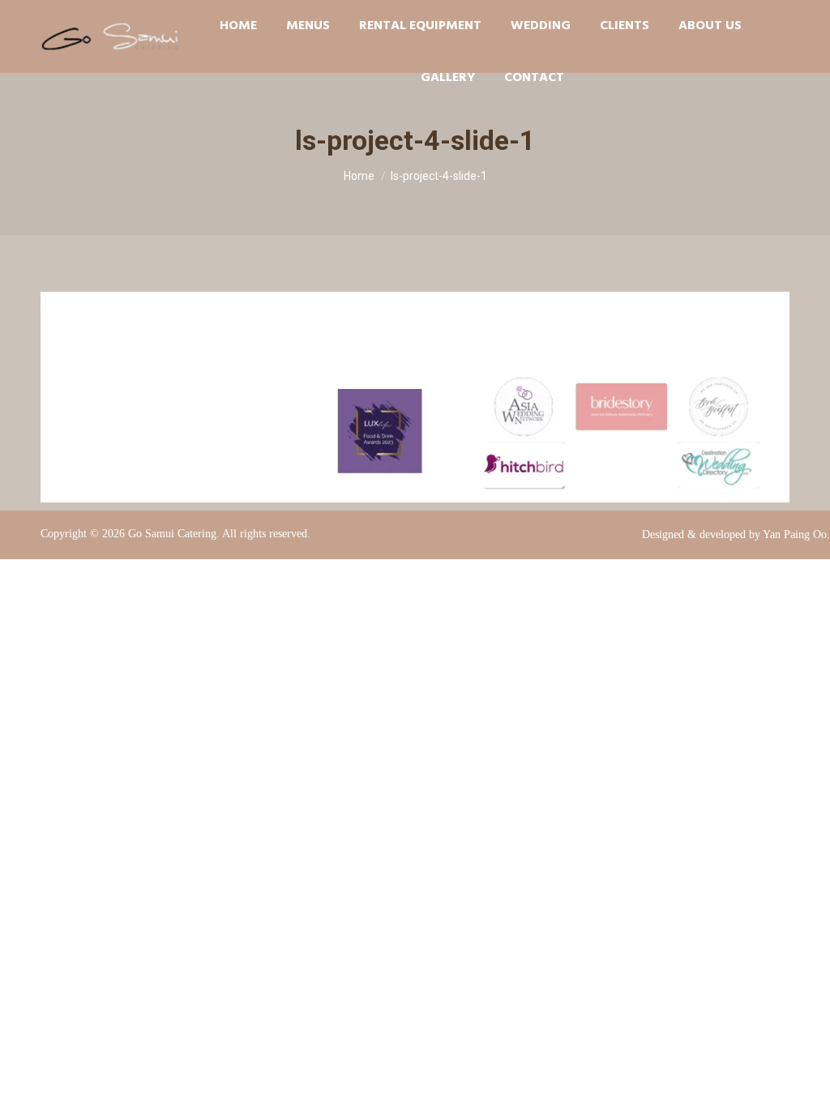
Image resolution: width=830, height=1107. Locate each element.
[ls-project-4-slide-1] (415, 397)
